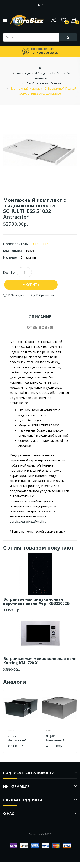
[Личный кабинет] (40, 5)
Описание (40, 316)
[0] (63, 20)
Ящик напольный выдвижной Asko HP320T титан (56, 738)
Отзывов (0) (40, 327)
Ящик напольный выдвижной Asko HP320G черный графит (20, 738)
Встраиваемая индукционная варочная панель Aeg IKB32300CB (36, 601)
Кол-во (9, 272)
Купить (32, 284)
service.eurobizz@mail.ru (28, 521)
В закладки (16, 295)
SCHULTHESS (41, 244)
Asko (10, 730)
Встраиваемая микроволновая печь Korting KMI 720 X (39, 660)
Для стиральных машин (43, 83)
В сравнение (45, 295)
